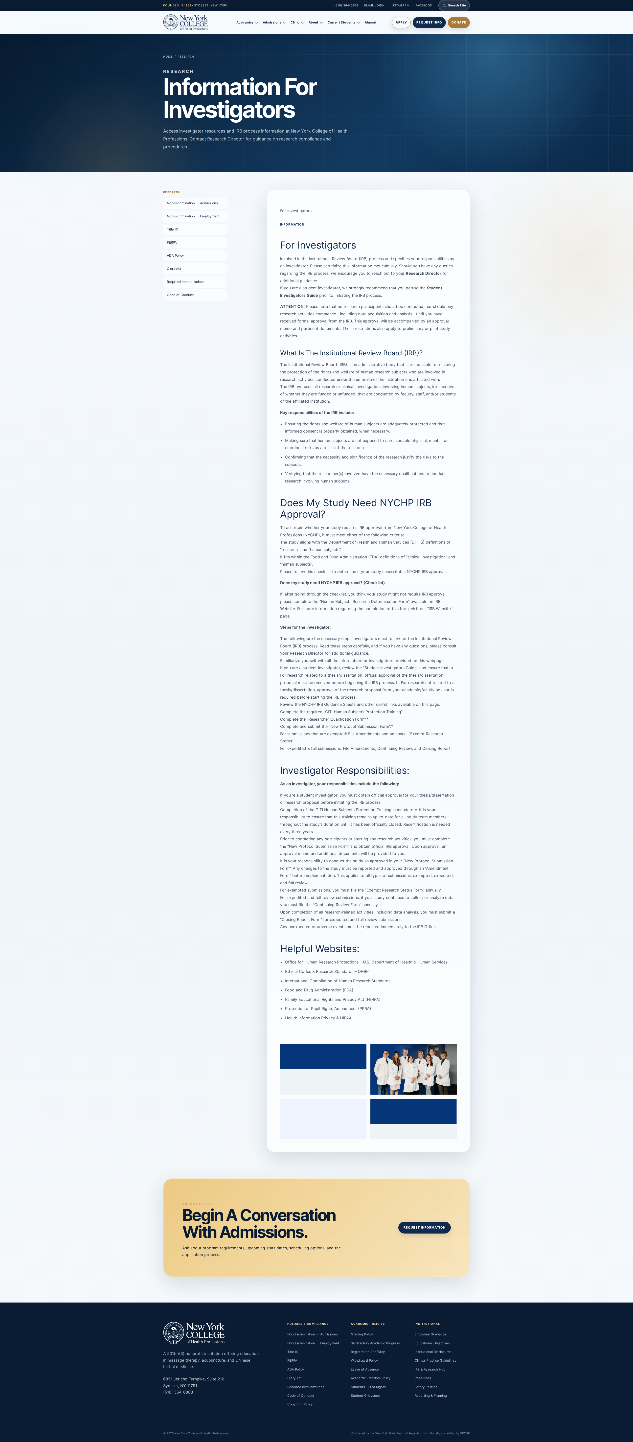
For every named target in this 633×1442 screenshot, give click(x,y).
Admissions (272, 22)
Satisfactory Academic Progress (375, 1343)
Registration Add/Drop (368, 1352)
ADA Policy (175, 255)
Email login (374, 5)
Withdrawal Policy (364, 1360)
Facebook (423, 5)
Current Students (342, 22)
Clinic (295, 22)
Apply (401, 22)
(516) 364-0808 (346, 5)
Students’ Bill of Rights (368, 1387)
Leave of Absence (365, 1369)
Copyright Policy (300, 1404)
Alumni (370, 22)
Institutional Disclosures (433, 1352)
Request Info (429, 22)
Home (168, 56)
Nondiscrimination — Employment (193, 216)
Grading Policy (362, 1334)
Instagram (400, 5)
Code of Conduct (180, 295)
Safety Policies (426, 1387)
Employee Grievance (430, 1334)
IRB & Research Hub (430, 1369)
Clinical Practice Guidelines (435, 1360)
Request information (425, 1227)
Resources (423, 1378)
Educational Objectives (432, 1343)
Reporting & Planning (431, 1395)
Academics (245, 22)
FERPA (172, 242)
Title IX (172, 229)
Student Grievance (365, 1395)
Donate (459, 22)
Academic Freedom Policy (370, 1378)
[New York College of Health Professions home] (191, 22)
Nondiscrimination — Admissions (192, 203)
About (313, 22)
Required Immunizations (185, 282)
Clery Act (174, 269)
